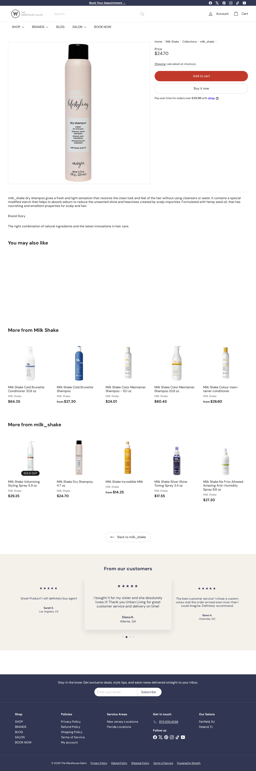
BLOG (60, 27)
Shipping (160, 64)
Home (158, 41)
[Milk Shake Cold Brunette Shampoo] (79, 374)
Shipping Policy (71, 732)
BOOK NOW (102, 27)
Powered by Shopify (189, 763)
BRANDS (38, 27)
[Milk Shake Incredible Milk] (128, 467)
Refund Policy (70, 727)
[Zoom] (79, 113)
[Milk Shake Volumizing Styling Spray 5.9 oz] (30, 469)
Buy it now (201, 88)
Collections (189, 41)
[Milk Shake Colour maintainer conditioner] (225, 374)
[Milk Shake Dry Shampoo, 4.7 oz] (26, 283)
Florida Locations (119, 727)
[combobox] (99, 13)
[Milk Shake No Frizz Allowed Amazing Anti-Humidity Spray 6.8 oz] (225, 471)
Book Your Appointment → (107, 3)
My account (69, 742)
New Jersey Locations (122, 722)
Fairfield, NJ (207, 722)
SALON (77, 27)
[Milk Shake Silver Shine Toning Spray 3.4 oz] (176, 469)
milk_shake (207, 41)
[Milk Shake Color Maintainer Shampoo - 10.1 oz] (128, 374)
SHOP (16, 27)
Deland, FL (206, 727)
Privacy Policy (71, 722)
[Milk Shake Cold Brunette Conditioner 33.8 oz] (30, 374)
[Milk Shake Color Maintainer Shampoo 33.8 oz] (176, 374)
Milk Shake (172, 41)
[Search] (142, 13)
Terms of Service (73, 737)
